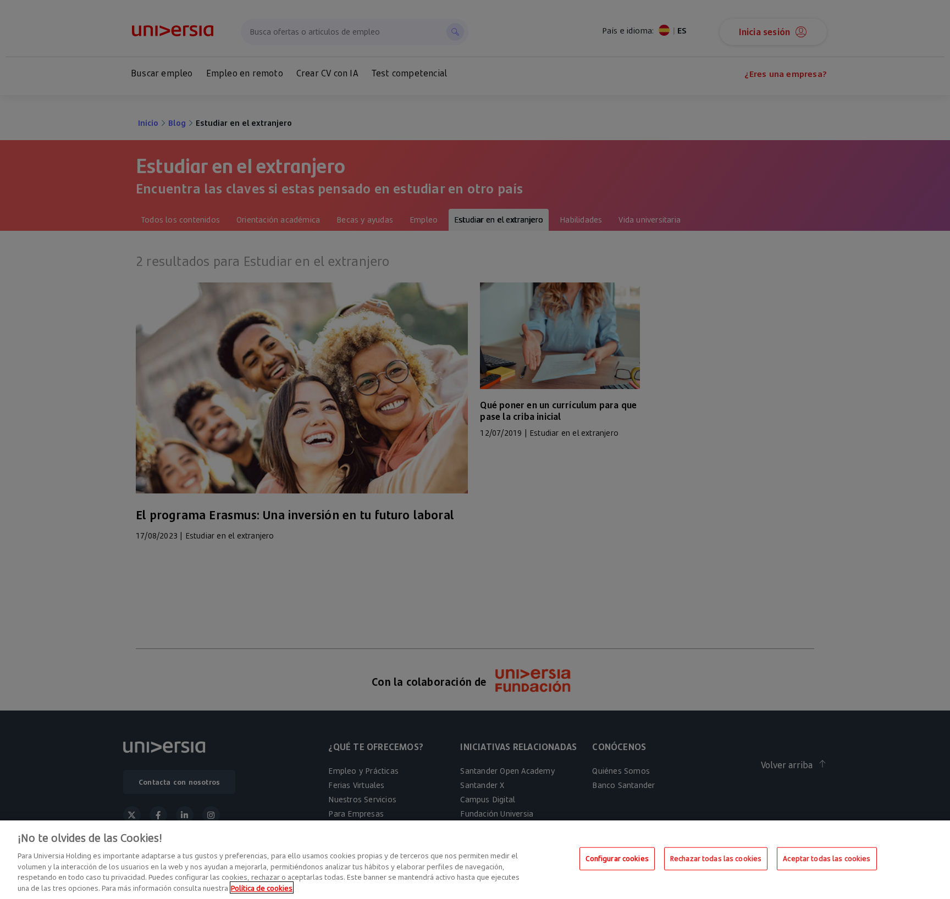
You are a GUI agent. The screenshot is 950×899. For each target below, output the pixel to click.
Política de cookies (261, 887)
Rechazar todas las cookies (715, 858)
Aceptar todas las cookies (826, 858)
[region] (475, 859)
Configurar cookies (617, 858)
